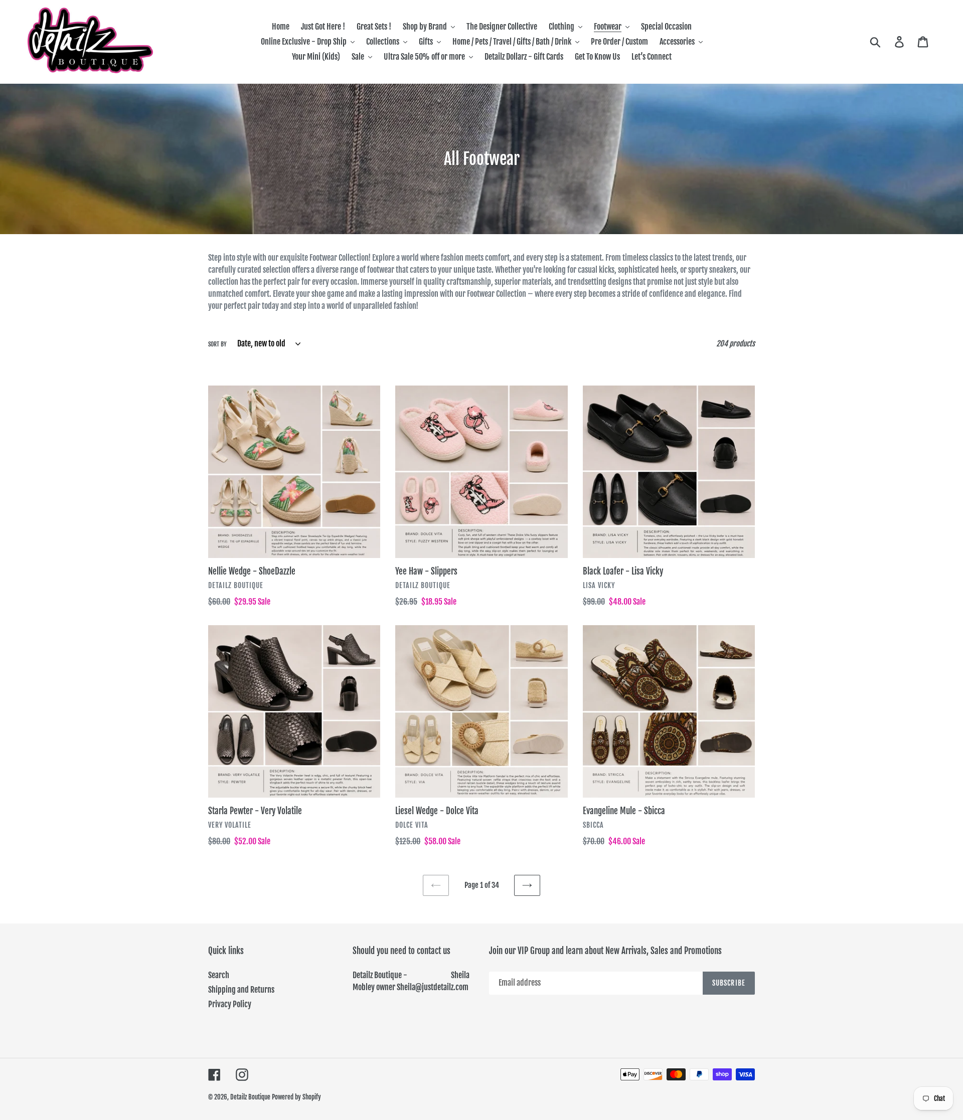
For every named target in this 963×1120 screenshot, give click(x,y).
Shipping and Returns (241, 990)
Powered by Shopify (296, 1097)
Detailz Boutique (250, 1097)
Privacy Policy (229, 1004)
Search (218, 975)
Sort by (217, 344)
